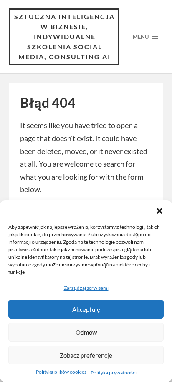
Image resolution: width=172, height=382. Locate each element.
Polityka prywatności (114, 372)
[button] (159, 211)
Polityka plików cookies (61, 372)
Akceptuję (86, 309)
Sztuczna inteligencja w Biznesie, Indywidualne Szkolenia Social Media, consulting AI (64, 37)
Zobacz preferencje (86, 355)
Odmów (86, 332)
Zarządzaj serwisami (86, 288)
